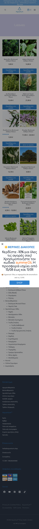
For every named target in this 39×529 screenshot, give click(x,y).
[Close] (2, 244)
